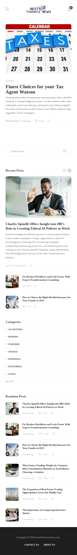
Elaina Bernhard (13, 121)
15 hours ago (20, 265)
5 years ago (26, 121)
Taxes (10, 81)
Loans (12, 374)
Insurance (14, 359)
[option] (38, 242)
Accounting (15, 329)
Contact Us (31, 545)
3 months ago (28, 478)
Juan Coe (9, 265)
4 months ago (28, 519)
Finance (13, 352)
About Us (49, 545)
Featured (13, 344)
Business (13, 337)
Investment (15, 366)
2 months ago (28, 434)
